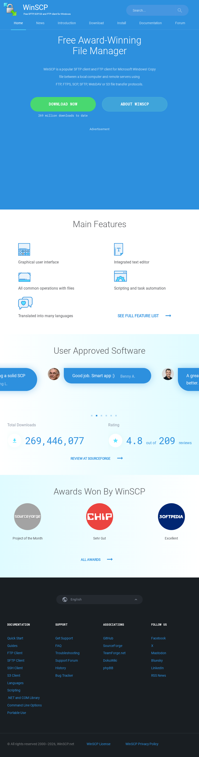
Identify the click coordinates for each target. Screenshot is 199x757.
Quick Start (15, 638)
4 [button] (106, 415)
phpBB (108, 668)
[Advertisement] (99, 166)
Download (96, 23)
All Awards (90, 559)
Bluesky (157, 660)
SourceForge (112, 646)
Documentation (150, 23)
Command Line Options (24, 705)
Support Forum (66, 660)
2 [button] (96, 415)
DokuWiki (110, 660)
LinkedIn (157, 668)
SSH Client (15, 668)
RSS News (158, 675)
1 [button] (91, 415)
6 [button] (116, 415)
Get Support (64, 638)
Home (18, 23)
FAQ (58, 646)
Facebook (158, 638)
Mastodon (158, 653)
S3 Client (13, 675)
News (40, 23)
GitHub (108, 638)
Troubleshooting (67, 653)
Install (121, 23)
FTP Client (14, 653)
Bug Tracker (64, 675)
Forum (180, 23)
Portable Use (16, 713)
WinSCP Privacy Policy (141, 744)
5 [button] (111, 415)
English (76, 599)
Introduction (67, 23)
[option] (99, 376)
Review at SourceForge (90, 458)
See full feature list (138, 315)
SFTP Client (15, 660)
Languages (15, 683)
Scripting (13, 690)
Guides (12, 646)
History (60, 668)
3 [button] (101, 415)
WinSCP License (98, 744)
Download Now (63, 104)
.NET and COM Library (23, 698)
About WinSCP (135, 104)
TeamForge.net (114, 653)
